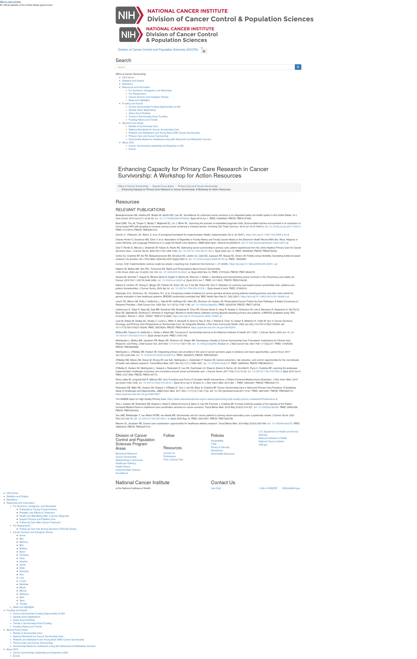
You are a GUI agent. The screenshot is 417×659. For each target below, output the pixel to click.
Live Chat (216, 488)
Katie (22, 567)
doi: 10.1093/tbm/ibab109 (216, 363)
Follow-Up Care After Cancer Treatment (40, 522)
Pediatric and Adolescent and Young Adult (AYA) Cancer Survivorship (164, 132)
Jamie (23, 564)
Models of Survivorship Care (143, 126)
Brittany (23, 548)
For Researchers (137, 93)
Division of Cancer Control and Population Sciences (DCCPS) (158, 49)
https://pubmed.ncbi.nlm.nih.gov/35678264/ (213, 327)
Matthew (24, 584)
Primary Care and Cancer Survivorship (148, 136)
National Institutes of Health (273, 438)
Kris (21, 574)
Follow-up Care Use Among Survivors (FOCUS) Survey (48, 528)
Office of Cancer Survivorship (133, 186)
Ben (22, 538)
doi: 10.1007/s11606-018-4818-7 (156, 382)
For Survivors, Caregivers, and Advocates (150, 90)
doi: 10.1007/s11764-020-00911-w (151, 418)
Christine (24, 554)
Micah (23, 587)
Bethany (24, 541)
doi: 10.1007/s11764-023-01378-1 (188, 288)
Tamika (23, 603)
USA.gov (263, 444)
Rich (22, 597)
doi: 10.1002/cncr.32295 (170, 280)
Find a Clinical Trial (173, 459)
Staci (22, 600)
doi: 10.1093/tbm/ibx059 (266, 407)
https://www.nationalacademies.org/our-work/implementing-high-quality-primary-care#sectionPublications (221, 399)
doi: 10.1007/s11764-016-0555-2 (265, 371)
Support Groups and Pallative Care (38, 519)
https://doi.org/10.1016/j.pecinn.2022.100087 (196, 316)
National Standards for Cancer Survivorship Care (154, 129)
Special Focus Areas (132, 123)
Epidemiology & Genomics (129, 460)
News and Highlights (139, 100)
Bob (22, 545)
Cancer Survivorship (126, 456)
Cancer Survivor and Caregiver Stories (148, 96)
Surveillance (122, 473)
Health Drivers (123, 466)
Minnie (23, 590)
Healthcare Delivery (126, 463)
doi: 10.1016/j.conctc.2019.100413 (283, 226)
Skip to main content (10, 1)
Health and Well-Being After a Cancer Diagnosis (44, 515)
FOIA (213, 443)
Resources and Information (136, 87)
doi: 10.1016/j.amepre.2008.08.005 (206, 259)
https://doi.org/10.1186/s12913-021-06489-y (263, 296)
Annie (22, 535)
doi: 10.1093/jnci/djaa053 (204, 304)
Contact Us (169, 453)
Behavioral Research (126, 453)
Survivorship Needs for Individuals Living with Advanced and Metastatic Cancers (170, 139)
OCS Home (128, 77)
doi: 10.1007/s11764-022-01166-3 (196, 250)
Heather (24, 561)
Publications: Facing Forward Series (38, 509)
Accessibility (217, 440)
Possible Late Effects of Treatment (37, 512)
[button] (202, 47)
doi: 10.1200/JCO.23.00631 (173, 272)
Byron (23, 551)
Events (132, 149)
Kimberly (24, 571)
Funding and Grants (132, 103)
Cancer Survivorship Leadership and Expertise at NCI (156, 145)
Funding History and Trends (143, 119)
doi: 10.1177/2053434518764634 (172, 218)
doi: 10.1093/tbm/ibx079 (279, 423)
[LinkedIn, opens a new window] (163, 440)
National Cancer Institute (271, 441)
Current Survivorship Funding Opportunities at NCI (155, 106)
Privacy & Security (220, 447)
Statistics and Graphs (133, 80)
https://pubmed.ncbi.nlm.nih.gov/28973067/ (138, 394)
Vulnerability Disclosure (223, 453)
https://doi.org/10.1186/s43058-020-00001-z (252, 263)
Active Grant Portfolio (140, 113)
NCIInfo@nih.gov (291, 488)
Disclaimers (217, 450)
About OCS (128, 142)
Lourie (23, 581)
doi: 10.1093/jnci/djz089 (204, 343)
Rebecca (24, 594)
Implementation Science (128, 469)
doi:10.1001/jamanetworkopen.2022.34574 (263, 242)
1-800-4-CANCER (268, 488)
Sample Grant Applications (142, 109)
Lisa (22, 577)
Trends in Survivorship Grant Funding (148, 116)
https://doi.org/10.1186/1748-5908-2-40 (266, 234)
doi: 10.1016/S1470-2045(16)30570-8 (155, 355)
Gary (22, 558)
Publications (169, 456)
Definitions (127, 83)
